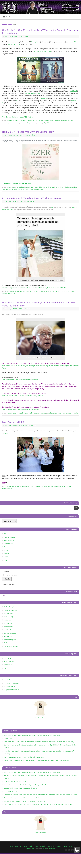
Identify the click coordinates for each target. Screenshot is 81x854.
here (52, 207)
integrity (42, 187)
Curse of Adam (35, 42)
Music (6, 557)
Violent (10, 294)
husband (46, 121)
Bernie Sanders (11, 413)
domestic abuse (39, 291)
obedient (74, 187)
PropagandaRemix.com (11, 690)
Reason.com (8, 623)
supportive (33, 189)
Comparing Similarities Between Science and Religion (20, 788)
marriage (57, 121)
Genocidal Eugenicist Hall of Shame (15, 781)
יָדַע (17, 101)
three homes (61, 413)
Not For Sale (8, 658)
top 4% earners (70, 413)
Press (5, 560)
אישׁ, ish (27, 93)
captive (17, 121)
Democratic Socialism (22, 413)
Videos (36, 846)
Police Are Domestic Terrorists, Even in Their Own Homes (31, 198)
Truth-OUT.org (8, 617)
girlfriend (58, 291)
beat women (10, 291)
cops (26, 291)
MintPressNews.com (10, 630)
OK (75, 508)
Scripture (30, 123)
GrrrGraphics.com (9, 686)
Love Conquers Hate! (13, 422)
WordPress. (52, 849)
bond (8, 486)
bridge (12, 486)
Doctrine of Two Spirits (11, 791)
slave (34, 123)
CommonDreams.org (10, 633)
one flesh (70, 121)
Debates (27, 309)
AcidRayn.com (30, 849)
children (22, 291)
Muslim (63, 486)
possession (23, 123)
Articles (27, 36)
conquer (17, 486)
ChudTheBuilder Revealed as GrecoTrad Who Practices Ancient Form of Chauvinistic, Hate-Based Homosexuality (39, 742)
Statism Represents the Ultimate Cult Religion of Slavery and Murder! (25, 785)
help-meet (31, 187)
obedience (68, 187)
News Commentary (10, 537)
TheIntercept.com (9, 643)
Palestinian (5, 488)
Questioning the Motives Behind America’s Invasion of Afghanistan (25, 801)
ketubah (51, 121)
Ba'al (8, 121)
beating (17, 291)
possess (17, 123)
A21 (5, 668)
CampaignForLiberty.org (11, 646)
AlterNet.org (8, 636)
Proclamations (8, 544)
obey (3, 189)
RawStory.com (8, 626)
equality (35, 121)
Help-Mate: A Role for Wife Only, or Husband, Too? (28, 132)
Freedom (40, 121)
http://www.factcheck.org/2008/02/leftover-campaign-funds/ (21, 379)
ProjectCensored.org (10, 610)
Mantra (45, 849)
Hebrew (18, 187)
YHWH (48, 123)
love (49, 187)
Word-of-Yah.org (74, 42)
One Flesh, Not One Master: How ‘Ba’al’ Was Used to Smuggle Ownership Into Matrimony (32, 735)
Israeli (36, 486)
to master (39, 123)
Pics (25, 846)
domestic (31, 291)
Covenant (9, 187)
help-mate (24, 187)
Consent (29, 121)
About (16, 846)
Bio (21, 846)
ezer (14, 187)
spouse (73, 291)
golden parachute (35, 413)
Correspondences (31, 135)
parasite (49, 413)
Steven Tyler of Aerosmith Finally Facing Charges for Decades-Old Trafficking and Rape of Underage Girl (36, 760)
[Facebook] (68, 850)
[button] (77, 850)
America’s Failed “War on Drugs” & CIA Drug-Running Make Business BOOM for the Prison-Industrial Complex (38, 804)
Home (11, 846)
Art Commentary (29, 201)
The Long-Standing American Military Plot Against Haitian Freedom (25, 798)
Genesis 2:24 (43, 98)
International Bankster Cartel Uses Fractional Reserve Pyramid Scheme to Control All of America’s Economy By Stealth (41, 795)
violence (4, 294)
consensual (23, 121)
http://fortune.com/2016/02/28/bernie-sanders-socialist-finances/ (22, 396)
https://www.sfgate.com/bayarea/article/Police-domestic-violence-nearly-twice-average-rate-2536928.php (34, 288)
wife (44, 123)
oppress (4, 123)
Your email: (5, 572)
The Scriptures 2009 (14, 44)
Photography (51, 846)
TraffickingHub (8, 665)
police (68, 291)
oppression (10, 123)
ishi (47, 187)
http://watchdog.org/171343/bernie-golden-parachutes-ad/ (20, 409)
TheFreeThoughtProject (11, 607)
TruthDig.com (8, 613)
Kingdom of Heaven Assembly (41, 51)
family (22, 486)
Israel (31, 486)
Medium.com (8, 620)
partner (64, 291)
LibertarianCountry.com (11, 683)
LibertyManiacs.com (10, 680)
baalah (12, 121)
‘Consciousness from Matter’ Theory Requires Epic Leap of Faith (24, 757)
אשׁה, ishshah (73, 91)
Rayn (6, 36)
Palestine (69, 486)
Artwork (6, 553)
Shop (70, 846)
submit (27, 189)
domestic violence (49, 291)
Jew (39, 486)
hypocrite (43, 413)
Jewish (43, 486)
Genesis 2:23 (35, 93)
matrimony (64, 121)
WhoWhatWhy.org (10, 640)
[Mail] (65, 850)
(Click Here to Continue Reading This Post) (17, 117)
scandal (54, 413)
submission (21, 189)
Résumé (59, 846)
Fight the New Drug (10, 661)
